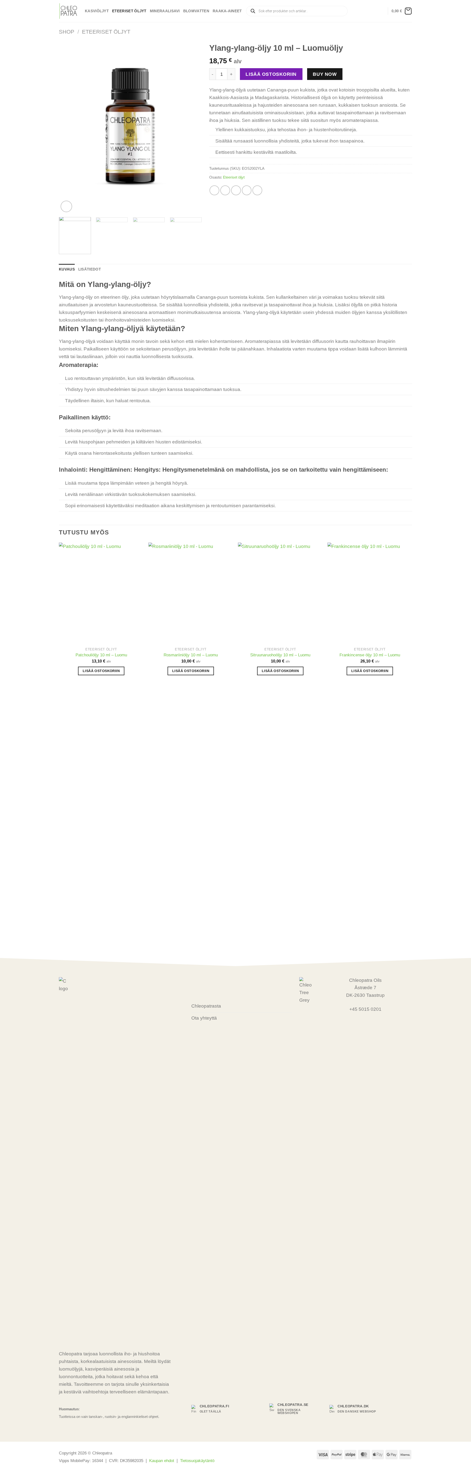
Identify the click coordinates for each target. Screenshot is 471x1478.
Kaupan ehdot (161, 1460)
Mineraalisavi (165, 11)
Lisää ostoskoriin (271, 74)
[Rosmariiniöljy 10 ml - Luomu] (190, 593)
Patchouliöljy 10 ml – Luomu (101, 654)
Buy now (325, 74)
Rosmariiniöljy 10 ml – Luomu (191, 654)
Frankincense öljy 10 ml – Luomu (370, 654)
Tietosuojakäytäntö (197, 1460)
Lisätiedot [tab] (89, 269)
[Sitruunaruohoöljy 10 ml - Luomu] (280, 593)
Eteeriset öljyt (129, 11)
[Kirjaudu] (381, 11)
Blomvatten (196, 11)
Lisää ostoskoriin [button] (101, 671)
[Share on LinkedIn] (257, 190)
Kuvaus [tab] (67, 269)
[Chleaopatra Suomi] (68, 11)
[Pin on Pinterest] (247, 190)
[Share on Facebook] (214, 190)
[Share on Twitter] (225, 190)
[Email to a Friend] (236, 190)
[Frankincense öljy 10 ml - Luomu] (369, 593)
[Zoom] (66, 206)
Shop (66, 32)
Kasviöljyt (97, 11)
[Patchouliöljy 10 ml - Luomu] (101, 593)
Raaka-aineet (227, 11)
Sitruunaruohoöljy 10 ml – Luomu (280, 654)
